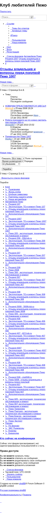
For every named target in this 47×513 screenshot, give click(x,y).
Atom (35, 115)
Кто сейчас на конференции (17, 438)
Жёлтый (9, 108)
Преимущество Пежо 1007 (18, 136)
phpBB (22, 483)
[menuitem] (19, 28)
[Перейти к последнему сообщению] (39, 115)
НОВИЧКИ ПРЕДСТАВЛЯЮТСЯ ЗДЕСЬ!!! (25, 106)
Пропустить (5, 11)
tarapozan (38, 132)
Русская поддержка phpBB (13, 490)
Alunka (8, 139)
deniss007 (10, 125)
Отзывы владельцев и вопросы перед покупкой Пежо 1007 (20, 72)
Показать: (7, 158)
